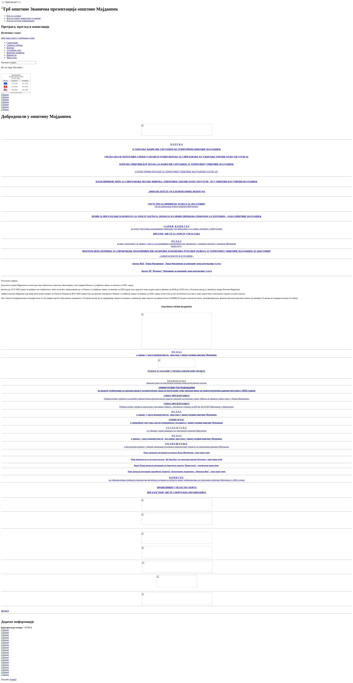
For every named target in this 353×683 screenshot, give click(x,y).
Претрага (5, 62)
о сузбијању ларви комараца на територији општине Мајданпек (176, 431)
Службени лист (14, 50)
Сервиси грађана (15, 45)
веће (3, 38)
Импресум (11, 55)
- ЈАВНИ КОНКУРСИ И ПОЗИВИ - (176, 256)
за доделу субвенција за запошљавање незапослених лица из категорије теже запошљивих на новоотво (156, 391)
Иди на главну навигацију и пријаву (24, 18)
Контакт (10, 48)
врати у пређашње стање (23, 38)
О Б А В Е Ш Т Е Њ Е (176, 428)
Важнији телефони (15, 52)
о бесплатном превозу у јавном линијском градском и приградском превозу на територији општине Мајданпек (176, 447)
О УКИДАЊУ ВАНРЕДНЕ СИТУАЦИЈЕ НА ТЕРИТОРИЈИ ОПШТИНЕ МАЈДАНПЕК (176, 149)
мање (8, 38)
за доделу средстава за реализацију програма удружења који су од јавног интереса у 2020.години (176, 229)
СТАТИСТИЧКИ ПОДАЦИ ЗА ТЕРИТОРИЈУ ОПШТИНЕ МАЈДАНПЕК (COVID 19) (176, 171)
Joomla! (13, 679)
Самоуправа (12, 43)
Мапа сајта (12, 57)
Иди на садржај (14, 16)
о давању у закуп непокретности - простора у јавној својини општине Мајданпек (176, 355)
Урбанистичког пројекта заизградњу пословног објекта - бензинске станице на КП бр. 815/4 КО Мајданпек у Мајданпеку (176, 407)
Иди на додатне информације (20, 21)
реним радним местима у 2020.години (234, 391)
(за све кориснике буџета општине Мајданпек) (176, 206)
